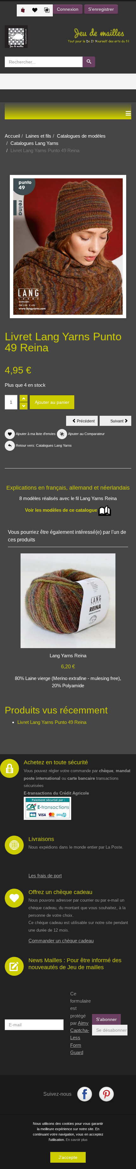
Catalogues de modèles (81, 136)
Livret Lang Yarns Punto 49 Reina (51, 722)
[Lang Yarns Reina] (68, 600)
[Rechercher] (89, 62)
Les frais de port (45, 875)
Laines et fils (38, 136)
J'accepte (68, 1157)
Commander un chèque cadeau (61, 940)
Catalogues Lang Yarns (34, 143)
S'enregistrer (101, 9)
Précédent (87, 422)
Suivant (120, 422)
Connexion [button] (67, 9)
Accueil (12, 136)
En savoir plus (77, 1140)
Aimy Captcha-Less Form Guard (79, 1037)
